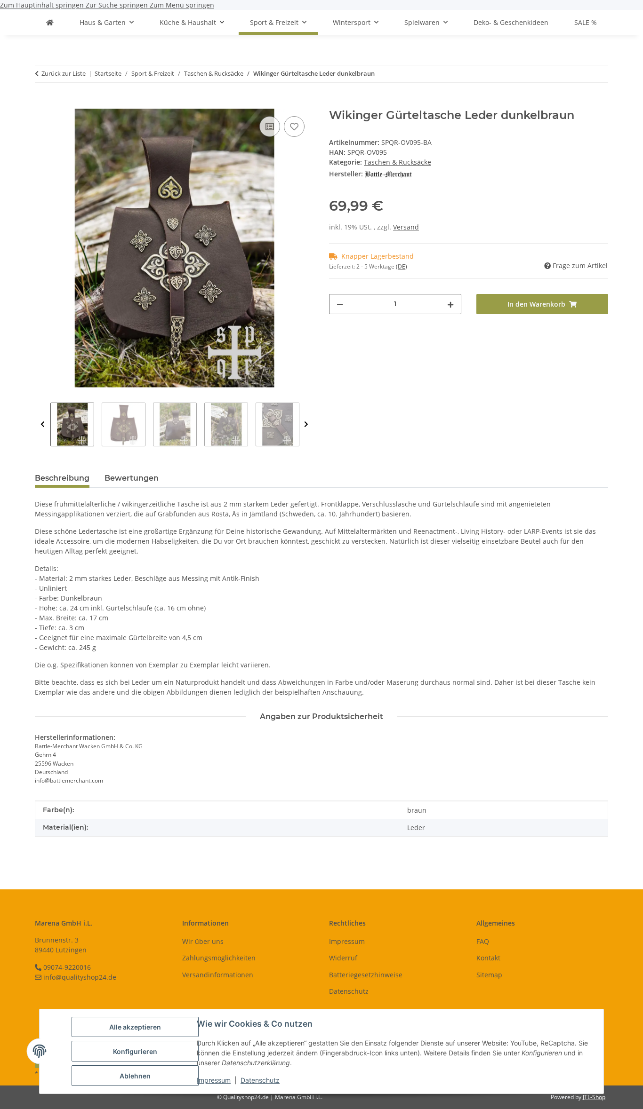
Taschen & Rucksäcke (397, 162)
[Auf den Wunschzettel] (294, 126)
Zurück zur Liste (63, 73)
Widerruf (343, 957)
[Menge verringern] (340, 304)
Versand (406, 226)
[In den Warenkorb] (42, 103)
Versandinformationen (217, 974)
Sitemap (489, 974)
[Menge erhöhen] (450, 304)
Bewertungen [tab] (131, 478)
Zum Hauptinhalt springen (43, 4)
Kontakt (488, 957)
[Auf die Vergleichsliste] (269, 126)
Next (306, 424)
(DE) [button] (401, 266)
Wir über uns (203, 941)
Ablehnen (135, 1076)
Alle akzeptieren (135, 1027)
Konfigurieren (135, 1051)
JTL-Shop (594, 1097)
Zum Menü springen (182, 4)
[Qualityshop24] (50, 22)
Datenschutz (260, 1080)
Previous (42, 424)
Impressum (214, 1080)
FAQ (482, 941)
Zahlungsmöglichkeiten (219, 957)
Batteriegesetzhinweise (365, 974)
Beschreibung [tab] (62, 478)
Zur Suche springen (118, 4)
